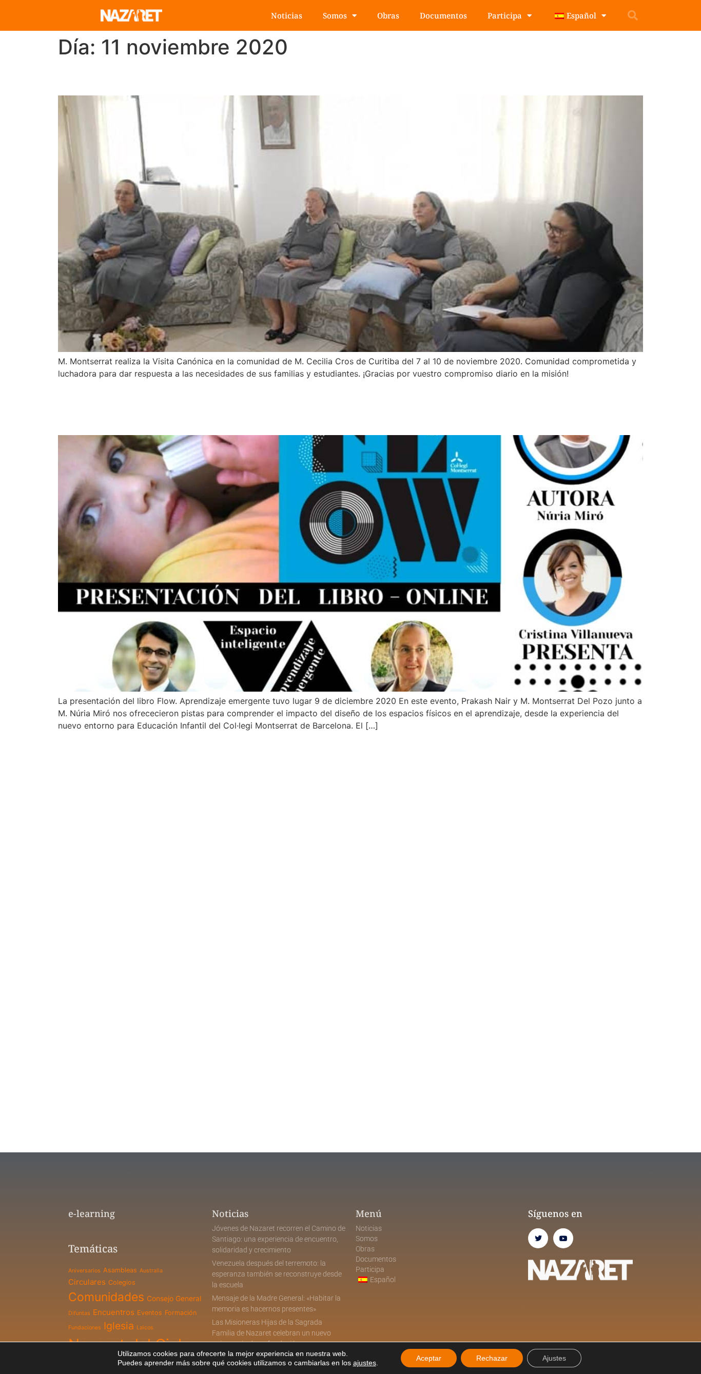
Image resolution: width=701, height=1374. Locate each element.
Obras (388, 15)
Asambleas (120, 1270)
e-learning (91, 1213)
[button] (632, 15)
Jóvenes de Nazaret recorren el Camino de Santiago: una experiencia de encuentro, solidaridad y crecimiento (278, 1239)
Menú (369, 1213)
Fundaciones (84, 1327)
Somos (335, 15)
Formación (181, 1313)
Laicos (145, 1327)
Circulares (87, 1282)
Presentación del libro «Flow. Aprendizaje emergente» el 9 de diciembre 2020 (336, 406)
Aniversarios (84, 1270)
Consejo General (174, 1298)
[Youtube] (563, 1238)
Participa (505, 15)
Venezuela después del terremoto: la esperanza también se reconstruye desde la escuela (277, 1274)
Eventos (149, 1313)
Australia (151, 1270)
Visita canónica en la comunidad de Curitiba (228, 77)
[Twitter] (538, 1238)
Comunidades (106, 1297)
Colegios (121, 1282)
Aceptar (428, 1358)
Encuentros (113, 1312)
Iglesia (119, 1326)
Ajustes (554, 1358)
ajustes (364, 1363)
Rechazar (492, 1358)
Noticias (286, 15)
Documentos (443, 15)
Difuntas (79, 1313)
